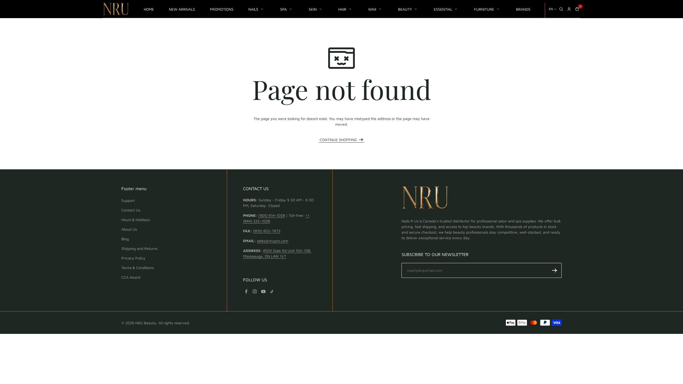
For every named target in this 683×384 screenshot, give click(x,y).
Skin (313, 9)
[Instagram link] (255, 291)
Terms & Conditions (137, 267)
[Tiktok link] (272, 291)
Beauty (405, 9)
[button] (554, 270)
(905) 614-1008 (271, 215)
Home (149, 9)
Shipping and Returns (139, 248)
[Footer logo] (426, 198)
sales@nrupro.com (272, 240)
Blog (125, 239)
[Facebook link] (246, 291)
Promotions (221, 9)
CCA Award (130, 277)
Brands (523, 9)
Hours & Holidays (135, 219)
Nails (253, 9)
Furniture (484, 9)
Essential (443, 9)
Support (128, 200)
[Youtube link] (263, 291)
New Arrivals (182, 9)
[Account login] (569, 9)
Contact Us (130, 210)
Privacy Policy (133, 258)
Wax (372, 9)
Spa (283, 9)
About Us (129, 229)
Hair (342, 9)
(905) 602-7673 (266, 231)
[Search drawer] (561, 9)
